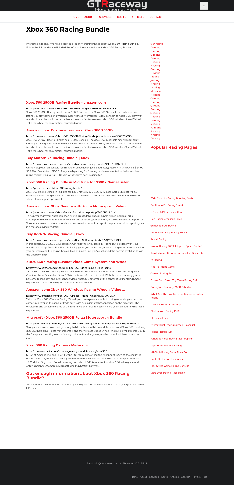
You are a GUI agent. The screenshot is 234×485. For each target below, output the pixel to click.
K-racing (155, 83)
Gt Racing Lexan (159, 318)
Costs (121, 16)
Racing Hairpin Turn (161, 331)
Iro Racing (156, 259)
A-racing (155, 47)
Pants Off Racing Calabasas (166, 359)
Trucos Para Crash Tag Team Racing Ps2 (173, 280)
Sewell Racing (158, 239)
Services (105, 16)
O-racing (155, 98)
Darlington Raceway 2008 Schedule (171, 287)
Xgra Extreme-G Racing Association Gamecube (177, 253)
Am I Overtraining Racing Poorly (168, 232)
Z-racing (155, 138)
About (89, 16)
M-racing (155, 91)
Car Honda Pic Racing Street (166, 205)
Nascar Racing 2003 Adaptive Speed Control (176, 246)
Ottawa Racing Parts (162, 273)
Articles (138, 16)
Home (75, 16)
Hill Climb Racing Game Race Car (169, 352)
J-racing (154, 80)
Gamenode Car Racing (163, 225)
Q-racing (155, 105)
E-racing (155, 61)
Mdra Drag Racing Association (167, 372)
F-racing (155, 65)
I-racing (154, 76)
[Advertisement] (86, 74)
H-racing (155, 72)
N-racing (155, 94)
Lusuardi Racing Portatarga (165, 304)
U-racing (155, 120)
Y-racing (155, 134)
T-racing (155, 116)
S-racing (155, 112)
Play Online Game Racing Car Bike (169, 365)
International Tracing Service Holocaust (172, 324)
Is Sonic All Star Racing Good (166, 212)
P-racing (155, 102)
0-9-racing (156, 43)
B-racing (155, 51)
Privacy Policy (200, 476)
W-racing (155, 127)
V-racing (155, 123)
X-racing (155, 131)
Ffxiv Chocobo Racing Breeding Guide (171, 198)
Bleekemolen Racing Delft (165, 311)
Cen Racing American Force (166, 218)
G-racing (155, 69)
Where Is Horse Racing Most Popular (171, 338)
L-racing (155, 87)
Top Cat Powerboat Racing (166, 345)
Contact (156, 16)
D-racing (155, 58)
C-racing (155, 54)
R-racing (155, 109)
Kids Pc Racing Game (162, 266)
